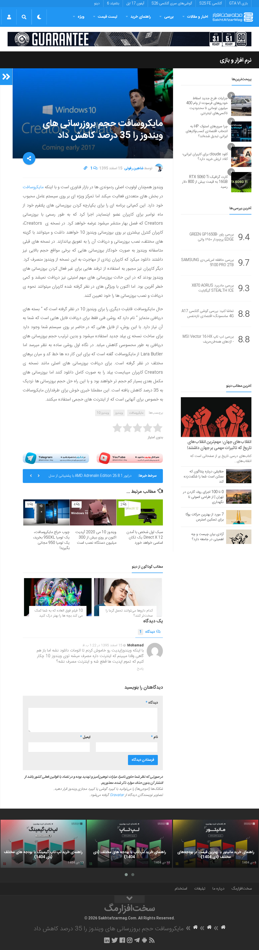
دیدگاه (147, 632)
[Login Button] (9, 17)
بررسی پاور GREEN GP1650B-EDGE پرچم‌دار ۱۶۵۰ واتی (211, 237)
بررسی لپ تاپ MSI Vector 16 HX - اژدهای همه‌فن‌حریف (208, 339)
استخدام (181, 888)
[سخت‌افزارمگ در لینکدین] (107, 940)
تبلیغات (199, 888)
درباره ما (218, 888)
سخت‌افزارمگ (241, 888)
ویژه (81, 17)
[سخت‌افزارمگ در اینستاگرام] (129, 940)
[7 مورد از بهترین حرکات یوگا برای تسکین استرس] (238, 517)
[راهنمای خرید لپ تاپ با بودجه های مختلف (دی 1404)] (129, 844)
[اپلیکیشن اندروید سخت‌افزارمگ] (144, 940)
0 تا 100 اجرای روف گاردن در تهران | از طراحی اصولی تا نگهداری (203, 497)
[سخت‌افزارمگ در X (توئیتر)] (115, 940)
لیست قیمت (107, 17)
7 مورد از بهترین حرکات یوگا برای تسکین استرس (205, 517)
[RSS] (152, 940)
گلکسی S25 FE (210, 4)
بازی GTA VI (238, 4)
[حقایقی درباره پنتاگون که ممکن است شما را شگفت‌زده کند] (238, 476)
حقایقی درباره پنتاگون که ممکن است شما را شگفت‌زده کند (204, 477)
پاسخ (140, 668)
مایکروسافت (33, 187)
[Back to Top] (129, 899)
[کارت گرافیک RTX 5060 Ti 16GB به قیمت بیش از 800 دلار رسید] (241, 182)
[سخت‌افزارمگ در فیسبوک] (122, 940)
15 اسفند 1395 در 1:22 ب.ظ (102, 645)
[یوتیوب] (130, 458)
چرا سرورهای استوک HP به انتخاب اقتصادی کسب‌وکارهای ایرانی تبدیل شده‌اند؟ (207, 131)
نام (154, 737)
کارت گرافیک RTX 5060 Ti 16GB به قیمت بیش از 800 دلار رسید (205, 182)
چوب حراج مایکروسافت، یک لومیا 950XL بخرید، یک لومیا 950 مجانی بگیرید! (51, 540)
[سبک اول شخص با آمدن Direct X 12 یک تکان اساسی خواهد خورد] (140, 512)
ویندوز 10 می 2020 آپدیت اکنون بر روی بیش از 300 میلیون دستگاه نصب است (95, 537)
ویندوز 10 (103, 412)
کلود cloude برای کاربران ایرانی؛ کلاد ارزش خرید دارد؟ (205, 156)
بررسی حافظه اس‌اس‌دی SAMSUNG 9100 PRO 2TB (207, 262)
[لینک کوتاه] (85, 168)
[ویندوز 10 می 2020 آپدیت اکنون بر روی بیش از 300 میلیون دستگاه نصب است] (93, 512)
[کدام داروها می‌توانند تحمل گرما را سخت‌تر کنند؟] (128, 597)
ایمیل (85, 737)
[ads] (129, 39)
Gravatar (117, 795)
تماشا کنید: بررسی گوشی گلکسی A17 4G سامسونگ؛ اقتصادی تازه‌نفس (208, 314)
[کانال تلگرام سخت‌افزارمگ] (137, 940)
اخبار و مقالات (197, 17)
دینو (97, 4)
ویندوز (119, 412)
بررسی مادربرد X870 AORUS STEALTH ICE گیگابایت (213, 288)
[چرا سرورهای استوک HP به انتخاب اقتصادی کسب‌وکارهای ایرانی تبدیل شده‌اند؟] (241, 131)
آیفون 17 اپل (135, 4)
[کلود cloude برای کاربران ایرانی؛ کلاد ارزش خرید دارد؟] (241, 157)
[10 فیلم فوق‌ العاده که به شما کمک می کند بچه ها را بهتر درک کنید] (58, 597)
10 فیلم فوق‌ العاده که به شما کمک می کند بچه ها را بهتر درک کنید (59, 613)
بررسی (169, 17)
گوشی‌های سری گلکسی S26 (172, 4)
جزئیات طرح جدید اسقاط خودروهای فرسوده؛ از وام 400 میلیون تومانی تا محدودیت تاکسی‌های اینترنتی (207, 105)
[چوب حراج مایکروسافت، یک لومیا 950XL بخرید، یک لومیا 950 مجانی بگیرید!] (46, 512)
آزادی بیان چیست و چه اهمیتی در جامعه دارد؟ (207, 536)
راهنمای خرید (141, 17)
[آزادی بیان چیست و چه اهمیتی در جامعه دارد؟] (238, 537)
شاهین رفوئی (133, 168)
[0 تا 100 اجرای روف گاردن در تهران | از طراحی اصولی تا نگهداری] (238, 497)
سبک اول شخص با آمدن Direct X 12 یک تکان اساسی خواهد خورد (144, 537)
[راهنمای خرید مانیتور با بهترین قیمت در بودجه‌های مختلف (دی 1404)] (215, 844)
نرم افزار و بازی (235, 60)
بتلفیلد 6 (113, 4)
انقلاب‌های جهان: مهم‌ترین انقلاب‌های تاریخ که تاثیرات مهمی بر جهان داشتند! (219, 445)
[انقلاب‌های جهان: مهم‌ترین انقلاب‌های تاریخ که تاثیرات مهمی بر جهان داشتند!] (216, 417)
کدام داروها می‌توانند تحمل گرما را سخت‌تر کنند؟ (129, 613)
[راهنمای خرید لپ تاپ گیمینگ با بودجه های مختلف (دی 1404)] (43, 844)
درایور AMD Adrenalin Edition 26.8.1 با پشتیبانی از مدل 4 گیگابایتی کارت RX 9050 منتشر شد (90, 478)
